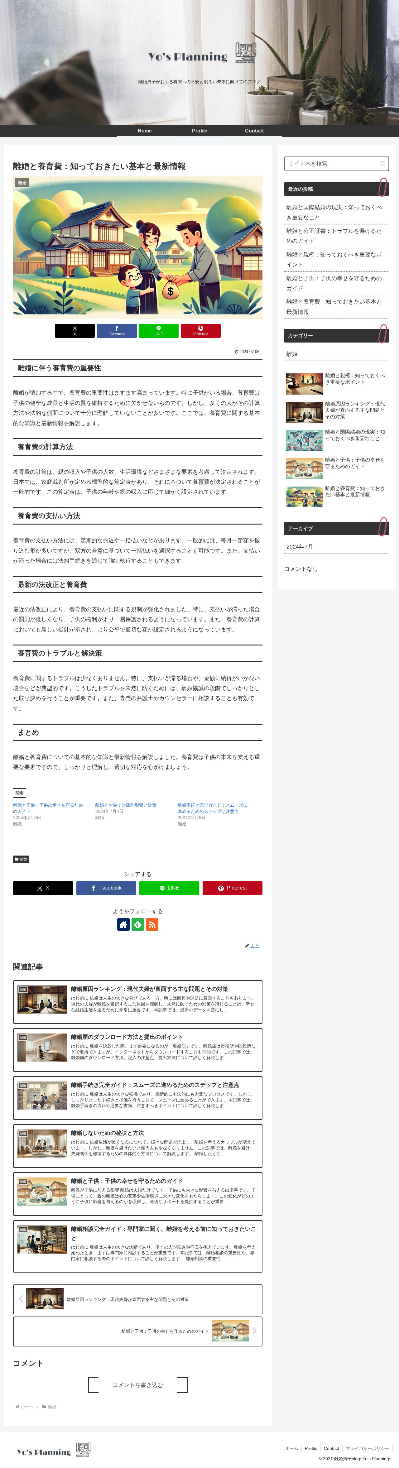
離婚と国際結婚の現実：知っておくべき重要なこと (334, 212)
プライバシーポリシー (367, 1448)
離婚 (23, 859)
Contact (331, 1448)
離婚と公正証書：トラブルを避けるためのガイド (334, 236)
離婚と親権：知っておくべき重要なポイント (334, 260)
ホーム (291, 1448)
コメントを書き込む (138, 1385)
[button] (382, 163)
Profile (311, 1448)
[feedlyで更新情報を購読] (138, 924)
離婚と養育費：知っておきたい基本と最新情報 (334, 307)
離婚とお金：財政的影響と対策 (125, 805)
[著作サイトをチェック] (123, 924)
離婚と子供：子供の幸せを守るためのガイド (334, 283)
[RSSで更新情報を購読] (152, 924)
